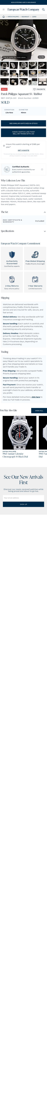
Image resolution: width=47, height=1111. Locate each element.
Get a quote (23, 150)
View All (39, 410)
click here (36, 397)
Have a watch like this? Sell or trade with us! (23, 133)
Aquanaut (25, 16)
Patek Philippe (13, 16)
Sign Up (23, 504)
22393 (34, 16)
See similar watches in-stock (23, 123)
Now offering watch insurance (23, 2)
